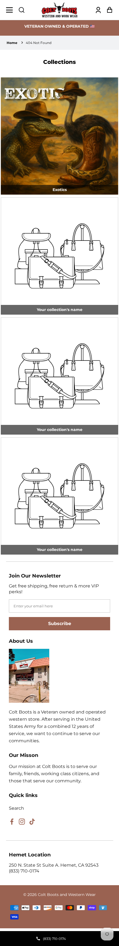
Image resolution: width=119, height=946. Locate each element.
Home (12, 43)
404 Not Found (38, 43)
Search (16, 808)
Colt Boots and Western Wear (67, 894)
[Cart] (108, 10)
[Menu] (11, 10)
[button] (22, 10)
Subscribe (59, 623)
